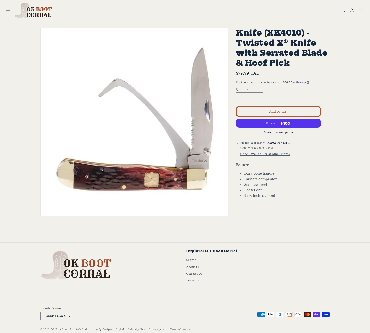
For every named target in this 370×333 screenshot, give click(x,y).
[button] (8, 10)
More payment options (278, 132)
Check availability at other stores (265, 154)
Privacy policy (157, 329)
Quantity (242, 89)
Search (191, 260)
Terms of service (180, 329)
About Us (193, 267)
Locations (193, 280)
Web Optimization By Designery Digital (100, 329)
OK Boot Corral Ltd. (63, 329)
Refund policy (136, 329)
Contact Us (194, 273)
